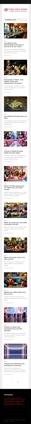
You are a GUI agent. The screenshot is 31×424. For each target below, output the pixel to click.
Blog (5, 41)
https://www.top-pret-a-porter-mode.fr (14, 404)
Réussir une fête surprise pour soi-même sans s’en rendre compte (14, 187)
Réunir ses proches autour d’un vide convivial (14, 258)
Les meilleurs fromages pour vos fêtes (15, 117)
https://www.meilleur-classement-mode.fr (14, 401)
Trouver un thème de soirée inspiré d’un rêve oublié (13, 152)
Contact (12, 421)
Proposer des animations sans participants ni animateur (14, 364)
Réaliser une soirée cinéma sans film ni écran (15, 293)
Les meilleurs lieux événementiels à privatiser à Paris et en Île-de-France (14, 45)
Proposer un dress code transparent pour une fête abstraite (13, 328)
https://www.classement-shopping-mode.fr (14, 399)
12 (18, 382)
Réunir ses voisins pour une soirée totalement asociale (15, 223)
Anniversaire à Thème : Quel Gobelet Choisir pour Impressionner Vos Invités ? (13, 81)
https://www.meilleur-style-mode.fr (13, 398)
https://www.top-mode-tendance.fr (13, 403)
